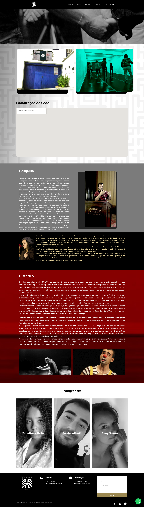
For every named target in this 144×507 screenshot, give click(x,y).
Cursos (97, 4)
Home (70, 4)
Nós (79, 4)
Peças (87, 4)
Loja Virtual (109, 4)
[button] (138, 501)
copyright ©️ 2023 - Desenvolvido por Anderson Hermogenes (34, 502)
